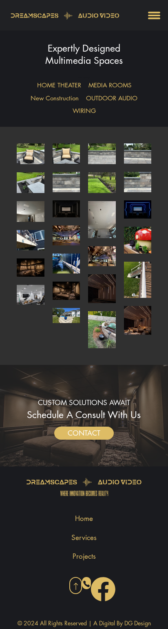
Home (84, 518)
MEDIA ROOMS (109, 85)
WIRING (84, 111)
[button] (83, 433)
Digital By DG (116, 623)
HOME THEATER (59, 85)
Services (84, 537)
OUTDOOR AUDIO (111, 98)
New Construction (55, 98)
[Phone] (86, 583)
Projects (84, 556)
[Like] (75, 585)
